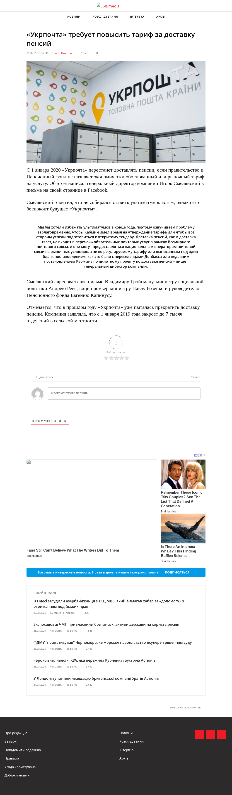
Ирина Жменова (62, 53)
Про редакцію (16, 733)
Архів (160, 17)
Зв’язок (11, 741)
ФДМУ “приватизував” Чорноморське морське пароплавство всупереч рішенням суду (113, 642)
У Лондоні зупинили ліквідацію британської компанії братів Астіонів (96, 678)
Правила (12, 758)
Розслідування (105, 17)
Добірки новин (17, 775)
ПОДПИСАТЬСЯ (177, 572)
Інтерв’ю (137, 17)
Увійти (195, 377)
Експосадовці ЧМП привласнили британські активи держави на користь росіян (106, 624)
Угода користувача (20, 766)
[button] (224, 16)
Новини (74, 17)
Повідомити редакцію (23, 750)
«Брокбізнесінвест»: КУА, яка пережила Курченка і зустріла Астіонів (95, 660)
